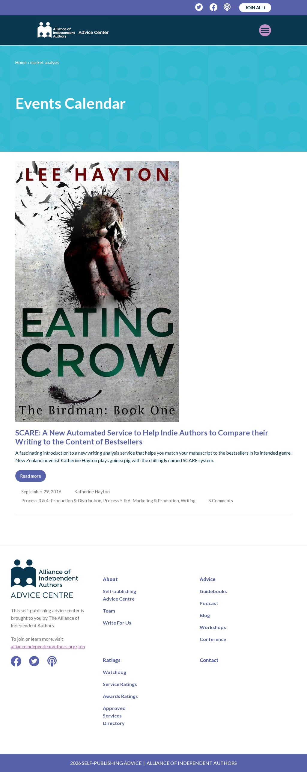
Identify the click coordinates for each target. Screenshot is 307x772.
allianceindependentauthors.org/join (48, 646)
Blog (205, 615)
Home (21, 62)
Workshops (213, 627)
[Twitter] (199, 7)
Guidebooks (213, 591)
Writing (188, 500)
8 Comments (222, 500)
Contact (209, 660)
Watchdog (114, 672)
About (110, 579)
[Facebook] (214, 7)
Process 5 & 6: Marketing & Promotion (142, 500)
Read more (30, 476)
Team (109, 610)
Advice (208, 579)
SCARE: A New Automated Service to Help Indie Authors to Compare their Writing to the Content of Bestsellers (141, 437)
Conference (213, 639)
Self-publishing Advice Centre (119, 594)
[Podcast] (228, 7)
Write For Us (117, 622)
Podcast (209, 603)
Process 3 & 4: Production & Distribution (62, 500)
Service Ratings (120, 684)
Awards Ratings (120, 696)
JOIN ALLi (255, 7)
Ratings (112, 660)
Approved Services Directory (114, 715)
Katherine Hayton (92, 491)
